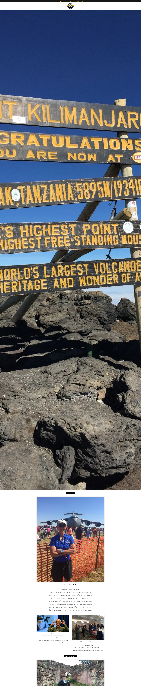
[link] (70, 6)
